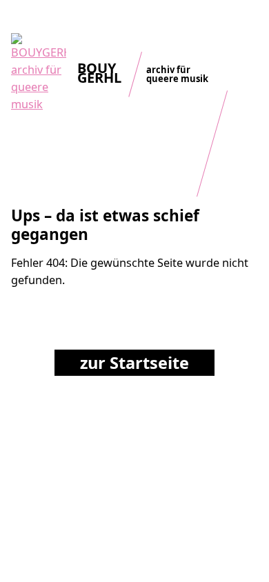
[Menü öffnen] (248, 24)
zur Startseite (134, 363)
